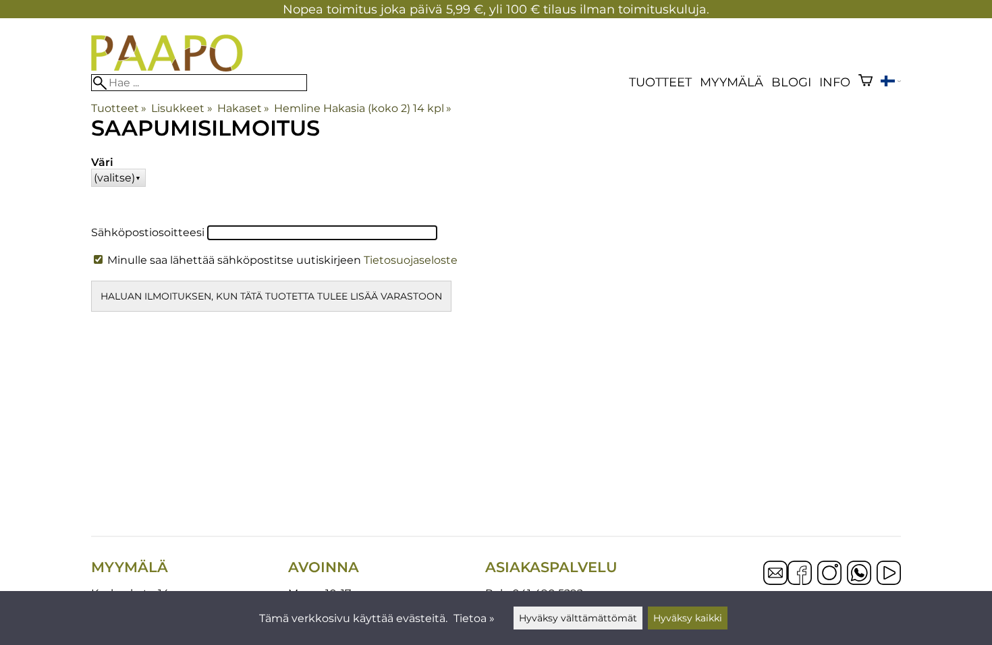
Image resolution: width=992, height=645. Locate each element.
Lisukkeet (181, 108)
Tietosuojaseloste (411, 260)
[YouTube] (889, 574)
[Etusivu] (167, 67)
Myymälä (731, 82)
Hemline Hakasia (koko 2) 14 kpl (362, 108)
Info (834, 82)
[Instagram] (829, 574)
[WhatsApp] (859, 574)
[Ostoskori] (865, 82)
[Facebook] (800, 574)
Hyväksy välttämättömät (578, 618)
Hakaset (243, 108)
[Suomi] (891, 82)
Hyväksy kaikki (687, 618)
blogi (791, 82)
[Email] (775, 581)
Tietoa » (474, 618)
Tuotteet (660, 82)
